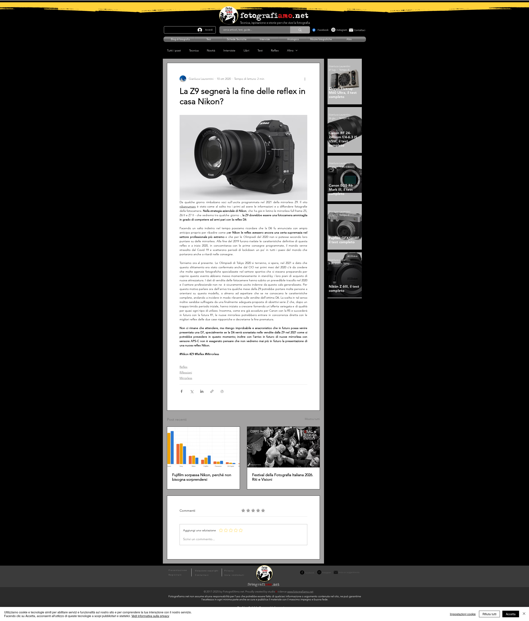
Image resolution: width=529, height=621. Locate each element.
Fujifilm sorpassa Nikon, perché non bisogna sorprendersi (201, 477)
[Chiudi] (524, 614)
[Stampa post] (222, 391)
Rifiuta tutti (489, 614)
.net (275, 585)
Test (260, 50)
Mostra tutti (312, 419)
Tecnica (194, 50)
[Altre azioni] (304, 78)
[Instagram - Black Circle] (319, 572)
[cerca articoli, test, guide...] (300, 29)
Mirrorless (186, 378)
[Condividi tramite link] (212, 391)
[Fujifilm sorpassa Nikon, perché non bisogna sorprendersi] (203, 447)
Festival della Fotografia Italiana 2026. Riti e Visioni (282, 477)
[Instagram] (333, 30)
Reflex (275, 50)
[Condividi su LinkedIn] (202, 391)
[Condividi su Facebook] (181, 391)
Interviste (229, 50)
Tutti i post (174, 50)
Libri (246, 50)
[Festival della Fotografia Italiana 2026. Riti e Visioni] (283, 447)
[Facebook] (314, 30)
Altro (290, 50)
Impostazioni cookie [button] (463, 614)
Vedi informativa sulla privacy (150, 616)
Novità (211, 50)
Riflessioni (186, 372)
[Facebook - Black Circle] (302, 572)
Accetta (511, 614)
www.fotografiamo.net (300, 591)
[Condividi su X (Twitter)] (192, 391)
